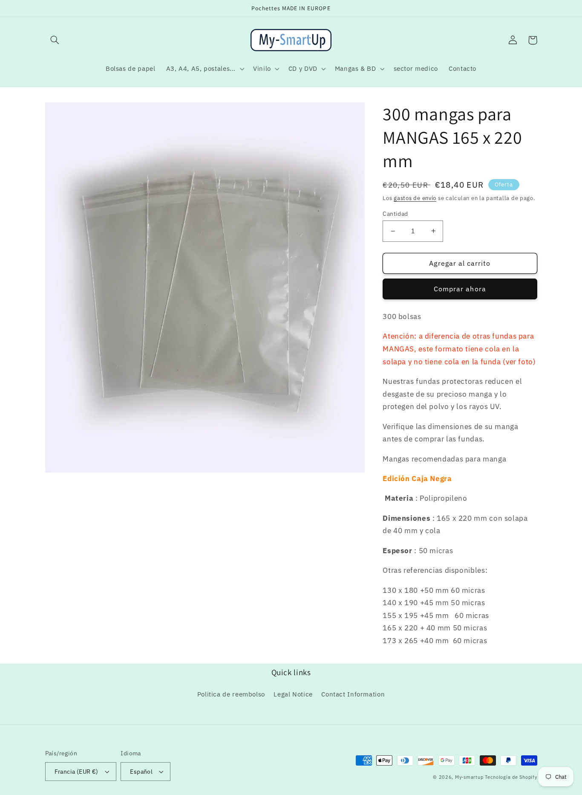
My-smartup (469, 777)
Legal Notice (293, 694)
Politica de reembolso (231, 694)
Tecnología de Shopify (511, 777)
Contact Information (353, 694)
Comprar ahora (460, 288)
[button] (55, 40)
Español (141, 771)
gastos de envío (415, 197)
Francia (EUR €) (76, 771)
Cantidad (395, 214)
